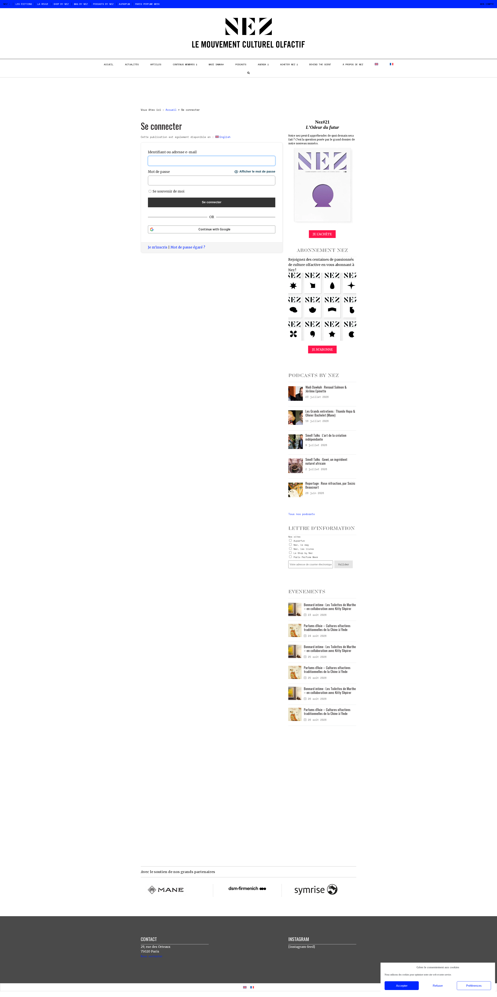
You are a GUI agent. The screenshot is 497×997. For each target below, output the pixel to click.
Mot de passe (159, 172)
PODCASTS (240, 64)
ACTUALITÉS (132, 64)
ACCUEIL (108, 64)
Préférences (474, 985)
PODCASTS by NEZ (103, 4)
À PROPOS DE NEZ (353, 64)
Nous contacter (151, 956)
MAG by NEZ (81, 4)
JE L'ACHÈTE (322, 234)
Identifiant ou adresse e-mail (172, 152)
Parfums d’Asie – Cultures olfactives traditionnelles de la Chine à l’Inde (327, 627)
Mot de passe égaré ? (187, 247)
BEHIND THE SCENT (320, 64)
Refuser (438, 985)
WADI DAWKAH (216, 64)
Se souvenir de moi (168, 191)
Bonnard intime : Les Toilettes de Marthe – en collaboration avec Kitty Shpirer (330, 606)
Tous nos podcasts (301, 514)
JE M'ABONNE (322, 349)
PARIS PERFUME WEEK (147, 4)
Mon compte (487, 4)
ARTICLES (155, 64)
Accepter (402, 985)
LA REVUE (42, 4)
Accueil (171, 110)
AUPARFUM (124, 4)
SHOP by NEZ (61, 4)
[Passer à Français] (252, 987)
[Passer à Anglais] (376, 64)
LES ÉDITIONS (24, 4)
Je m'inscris (157, 247)
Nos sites (294, 536)
